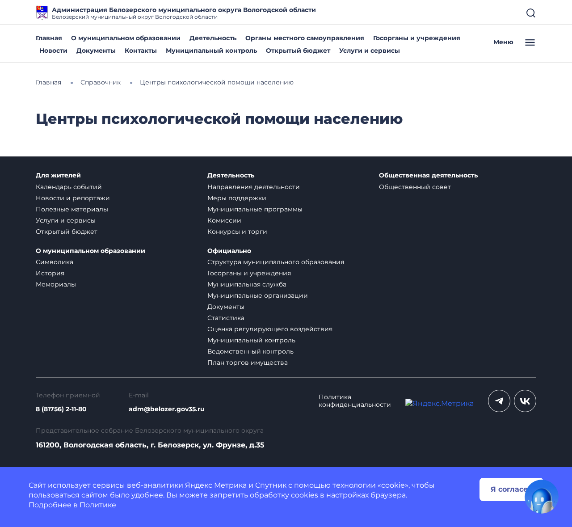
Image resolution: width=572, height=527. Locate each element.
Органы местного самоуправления (304, 38)
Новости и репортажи (73, 198)
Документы (96, 50)
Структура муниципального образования (275, 262)
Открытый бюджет (298, 50)
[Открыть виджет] (542, 497)
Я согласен (512, 489)
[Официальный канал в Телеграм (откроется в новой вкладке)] (499, 401)
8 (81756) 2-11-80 (61, 409)
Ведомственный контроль (250, 351)
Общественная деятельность (428, 175)
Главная (49, 38)
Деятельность (212, 38)
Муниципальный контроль (211, 50)
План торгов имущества (247, 362)
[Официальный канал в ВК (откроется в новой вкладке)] (525, 401)
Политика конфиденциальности (355, 401)
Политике (98, 505)
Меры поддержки (236, 198)
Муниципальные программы (255, 209)
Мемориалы (56, 284)
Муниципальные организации (257, 295)
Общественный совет (415, 187)
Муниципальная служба (246, 284)
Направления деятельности (253, 187)
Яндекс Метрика (216, 485)
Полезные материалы (72, 209)
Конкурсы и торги (237, 232)
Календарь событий (69, 187)
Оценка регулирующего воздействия (269, 329)
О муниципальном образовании (126, 38)
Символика (54, 262)
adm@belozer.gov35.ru (167, 409)
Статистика (225, 318)
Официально (229, 251)
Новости (53, 50)
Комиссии (224, 220)
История (50, 273)
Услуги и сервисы (369, 50)
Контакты (141, 50)
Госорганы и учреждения (416, 38)
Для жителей (58, 175)
